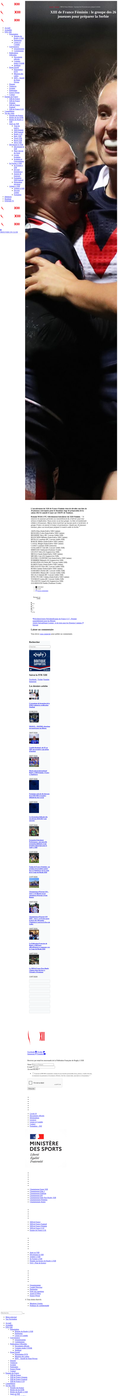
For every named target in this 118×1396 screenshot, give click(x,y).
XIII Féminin (18, 130)
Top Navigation (11, 1319)
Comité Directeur (36, 1273)
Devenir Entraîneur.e (18, 171)
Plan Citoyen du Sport (18, 152)
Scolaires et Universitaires (19, 160)
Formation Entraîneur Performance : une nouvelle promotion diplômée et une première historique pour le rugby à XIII (38, 843)
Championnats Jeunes (38, 1185)
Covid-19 (33, 1097)
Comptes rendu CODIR (19, 62)
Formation (17, 195)
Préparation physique (18, 183)
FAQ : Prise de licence (38, 1249)
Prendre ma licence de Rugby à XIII (43, 1246)
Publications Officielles (13, 54)
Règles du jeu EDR (16, 118)
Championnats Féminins (39, 1183)
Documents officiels (18, 58)
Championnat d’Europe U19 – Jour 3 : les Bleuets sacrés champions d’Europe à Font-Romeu (39, 894)
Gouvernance (14, 47)
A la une (57, 7)
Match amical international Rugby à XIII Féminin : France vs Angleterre (39, 772)
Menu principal (11, 1317)
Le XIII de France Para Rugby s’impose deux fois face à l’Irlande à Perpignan (39, 970)
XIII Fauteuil (18, 132)
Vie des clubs (9, 113)
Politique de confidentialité (39, 1306)
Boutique (8, 199)
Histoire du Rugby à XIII (19, 37)
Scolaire (12, 88)
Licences (33, 1103)
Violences (12, 86)
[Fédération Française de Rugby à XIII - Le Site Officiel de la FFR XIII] (10, 16)
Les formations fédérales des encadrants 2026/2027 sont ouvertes (38, 818)
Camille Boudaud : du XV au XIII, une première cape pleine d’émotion (39, 749)
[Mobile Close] (2, 1311)
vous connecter (45, 634)
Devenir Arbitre (17, 192)
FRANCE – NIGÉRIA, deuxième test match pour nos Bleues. (39, 727)
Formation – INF (36, 1110)
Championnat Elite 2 (37, 1175)
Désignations (35, 1101)
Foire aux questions (37, 1277)
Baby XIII (17, 136)
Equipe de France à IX (38, 1218)
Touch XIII (18, 138)
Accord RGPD (33, 1069)
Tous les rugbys (17, 127)
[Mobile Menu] (1, 230)
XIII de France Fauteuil (14, 106)
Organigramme (19, 49)
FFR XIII (8, 32)
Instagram (32, 682)
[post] (34, 699)
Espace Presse (14, 92)
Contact (12, 95)
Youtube (46, 679)
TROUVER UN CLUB (9, 232)
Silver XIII (18, 143)
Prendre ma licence (16, 115)
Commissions (19, 51)
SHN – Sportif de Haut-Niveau (19, 80)
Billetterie (8, 197)
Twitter (40, 679)
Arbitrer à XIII (14, 186)
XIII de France (14, 99)
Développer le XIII (16, 145)
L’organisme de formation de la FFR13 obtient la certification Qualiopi (39, 705)
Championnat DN (36, 1179)
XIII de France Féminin (14, 102)
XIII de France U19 (16, 109)
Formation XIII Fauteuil (18, 179)
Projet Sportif (14, 67)
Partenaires (13, 90)
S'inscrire (31, 1089)
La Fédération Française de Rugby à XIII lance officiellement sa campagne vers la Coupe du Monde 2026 (39, 946)
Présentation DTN (21, 1354)
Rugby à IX (18, 134)
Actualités (8, 30)
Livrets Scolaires (17, 156)
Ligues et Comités (17, 43)
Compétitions (9, 111)
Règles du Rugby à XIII (19, 1392)
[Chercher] (24, 1313)
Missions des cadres (22, 1356)
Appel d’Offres (35, 1279)
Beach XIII (18, 140)
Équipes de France (11, 97)
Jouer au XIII (14, 124)
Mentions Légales (36, 1303)
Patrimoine (18, 40)
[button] (55, 603)
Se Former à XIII (15, 163)
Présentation (13, 34)
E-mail (30, 1067)
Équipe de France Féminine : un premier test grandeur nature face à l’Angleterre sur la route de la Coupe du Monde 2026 (39, 869)
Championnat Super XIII (39, 1173)
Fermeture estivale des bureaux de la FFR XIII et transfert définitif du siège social (39, 795)
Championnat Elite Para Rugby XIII (43, 1181)
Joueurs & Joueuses (17, 175)
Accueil (7, 28)
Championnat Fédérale (38, 1177)
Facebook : (33, 679)
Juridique (17, 65)
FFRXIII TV (9, 201)
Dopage (12, 84)
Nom (29, 1065)
